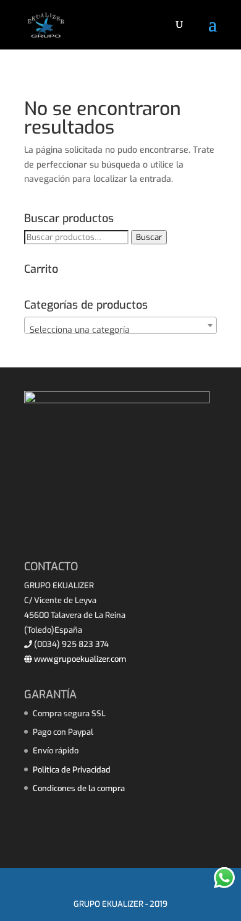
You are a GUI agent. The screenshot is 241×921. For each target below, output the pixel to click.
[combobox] (120, 325)
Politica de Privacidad (72, 770)
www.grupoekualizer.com (79, 659)
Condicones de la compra (79, 788)
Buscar (149, 237)
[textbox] (120, 330)
